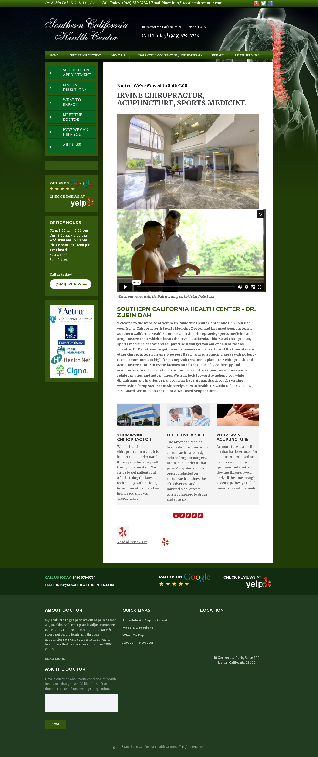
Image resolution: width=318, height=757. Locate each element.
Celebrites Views (247, 55)
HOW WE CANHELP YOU (75, 132)
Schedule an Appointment (77, 72)
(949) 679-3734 (71, 284)
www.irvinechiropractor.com (141, 386)
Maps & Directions (74, 87)
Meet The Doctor (72, 117)
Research (218, 55)
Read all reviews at (132, 542)
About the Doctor (138, 642)
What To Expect (72, 102)
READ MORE (55, 659)
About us (118, 55)
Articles (72, 144)
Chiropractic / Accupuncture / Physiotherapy (168, 55)
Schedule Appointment (84, 55)
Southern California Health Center (150, 747)
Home (54, 55)
